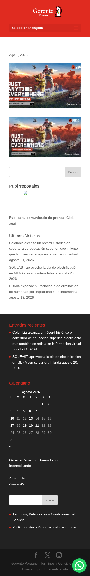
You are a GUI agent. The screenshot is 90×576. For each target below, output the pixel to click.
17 (12, 425)
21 (37, 425)
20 (31, 425)
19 (25, 425)
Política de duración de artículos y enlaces (44, 527)
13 (31, 418)
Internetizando (20, 466)
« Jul (12, 446)
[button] (79, 565)
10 (12, 418)
